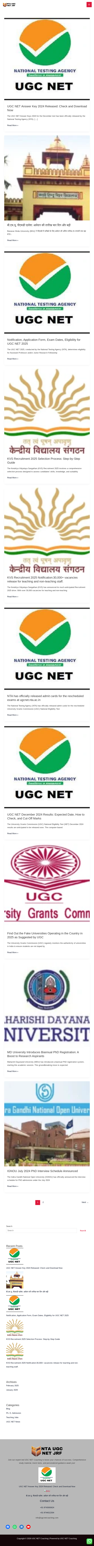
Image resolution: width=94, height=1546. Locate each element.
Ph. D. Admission (13, 1413)
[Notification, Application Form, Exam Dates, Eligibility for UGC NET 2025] (14, 1303)
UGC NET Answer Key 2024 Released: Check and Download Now (34, 1268)
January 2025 (12, 1390)
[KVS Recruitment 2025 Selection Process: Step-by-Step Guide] (14, 1327)
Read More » (12, 125)
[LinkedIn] (21, 1527)
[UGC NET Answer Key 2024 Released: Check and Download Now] (14, 1256)
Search (9, 1226)
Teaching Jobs (12, 1417)
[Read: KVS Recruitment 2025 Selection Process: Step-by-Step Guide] (47, 411)
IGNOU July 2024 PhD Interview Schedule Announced (42, 1171)
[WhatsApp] (15, 1527)
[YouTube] (28, 1527)
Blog (8, 1409)
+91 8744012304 (47, 1513)
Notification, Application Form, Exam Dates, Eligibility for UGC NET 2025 (37, 1315)
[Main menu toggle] (89, 4)
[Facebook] (8, 1527)
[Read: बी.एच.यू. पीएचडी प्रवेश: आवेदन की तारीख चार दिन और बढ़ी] (47, 178)
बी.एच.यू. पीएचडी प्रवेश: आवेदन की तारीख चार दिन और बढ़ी (38, 225)
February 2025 (12, 1386)
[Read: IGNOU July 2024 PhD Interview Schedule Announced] (47, 1124)
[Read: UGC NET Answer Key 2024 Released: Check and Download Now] (47, 59)
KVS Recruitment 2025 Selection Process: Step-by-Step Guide (33, 1339)
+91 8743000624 (47, 1507)
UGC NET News (13, 1422)
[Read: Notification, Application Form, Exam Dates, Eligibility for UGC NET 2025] (47, 293)
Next (85, 1202)
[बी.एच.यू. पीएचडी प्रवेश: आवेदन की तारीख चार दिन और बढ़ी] (14, 1279)
